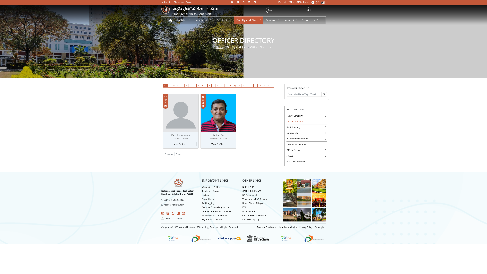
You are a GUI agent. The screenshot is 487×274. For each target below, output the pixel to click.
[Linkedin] (249, 2)
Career (216, 191)
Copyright (319, 227)
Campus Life (292, 133)
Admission (167, 2)
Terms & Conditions (266, 227)
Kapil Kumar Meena (180, 135)
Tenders (206, 191)
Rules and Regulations (297, 138)
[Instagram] (162, 213)
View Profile (180, 144)
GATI (244, 191)
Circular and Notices (296, 144)
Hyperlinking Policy (288, 227)
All (165, 85)
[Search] (324, 94)
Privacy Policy (305, 227)
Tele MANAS (255, 191)
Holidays (206, 195)
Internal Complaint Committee (216, 211)
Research (271, 20)
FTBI (244, 207)
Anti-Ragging (208, 203)
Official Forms (293, 150)
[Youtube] (255, 2)
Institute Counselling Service (215, 207)
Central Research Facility (254, 215)
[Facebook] (173, 213)
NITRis (217, 187)
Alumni (289, 20)
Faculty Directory (294, 115)
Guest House (208, 199)
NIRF (244, 187)
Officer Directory (294, 121)
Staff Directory (293, 127)
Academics (202, 20)
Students (223, 20)
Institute (182, 20)
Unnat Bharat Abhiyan (253, 203)
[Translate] (323, 2)
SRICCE (289, 155)
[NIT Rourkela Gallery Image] (290, 185)
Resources (308, 20)
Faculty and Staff (247, 20)
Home (219, 47)
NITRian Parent (249, 211)
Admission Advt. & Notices (214, 215)
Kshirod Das (218, 135)
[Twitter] (168, 213)
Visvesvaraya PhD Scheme (254, 199)
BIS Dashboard (249, 195)
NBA (252, 187)
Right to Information (212, 219)
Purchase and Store (295, 161)
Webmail (206, 187)
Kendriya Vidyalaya (251, 219)
